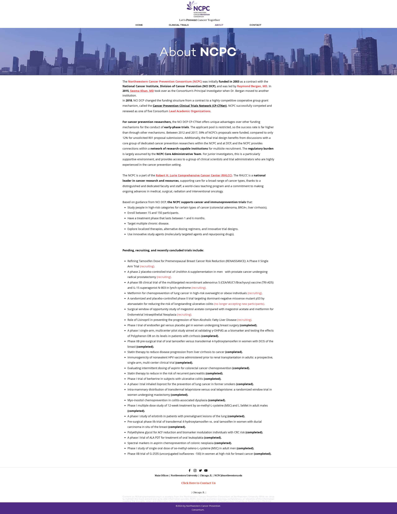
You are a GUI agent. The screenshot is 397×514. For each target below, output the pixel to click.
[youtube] (206, 470)
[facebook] (190, 470)
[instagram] (195, 470)
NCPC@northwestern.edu (228, 475)
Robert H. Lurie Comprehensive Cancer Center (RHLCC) (194, 175)
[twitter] (200, 470)
